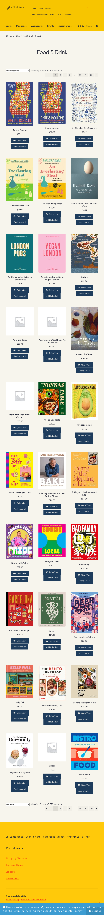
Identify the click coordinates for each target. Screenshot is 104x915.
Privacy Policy (12, 899)
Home (11, 36)
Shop (34, 8)
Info (59, 14)
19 (85, 75)
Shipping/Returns (16, 858)
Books (9, 25)
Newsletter (12, 878)
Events (50, 25)
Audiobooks (37, 25)
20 (91, 75)
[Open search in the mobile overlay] (88, 7)
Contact (68, 14)
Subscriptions (65, 25)
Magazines (21, 25)
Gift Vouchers (45, 8)
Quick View (21, 140)
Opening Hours (14, 865)
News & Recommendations (43, 14)
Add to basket (20, 146)
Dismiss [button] (96, 910)
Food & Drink (27, 36)
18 (80, 75)
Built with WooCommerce (33, 899)
